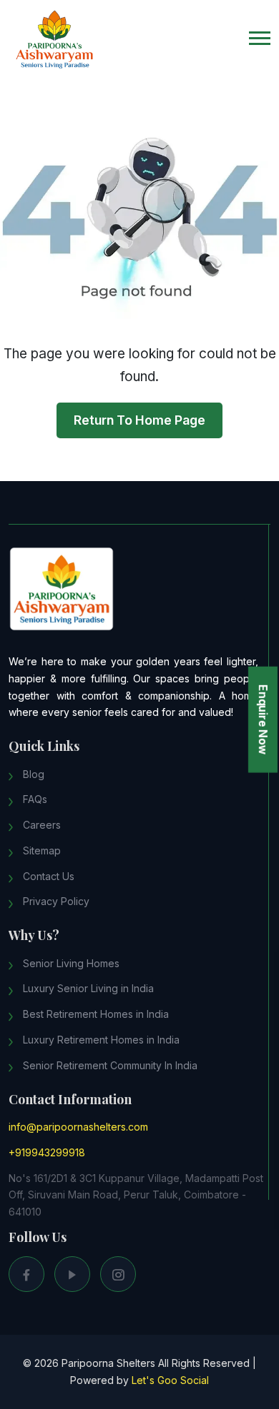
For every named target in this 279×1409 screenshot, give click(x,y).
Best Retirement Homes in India (96, 1014)
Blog (33, 774)
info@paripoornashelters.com (78, 1127)
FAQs (35, 799)
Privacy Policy (56, 901)
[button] (259, 38)
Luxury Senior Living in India (88, 988)
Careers (42, 825)
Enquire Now (263, 719)
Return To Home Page (139, 420)
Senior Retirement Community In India (110, 1065)
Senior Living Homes (71, 963)
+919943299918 (47, 1152)
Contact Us (48, 876)
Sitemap (42, 850)
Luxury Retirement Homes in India (101, 1040)
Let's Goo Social (170, 1380)
